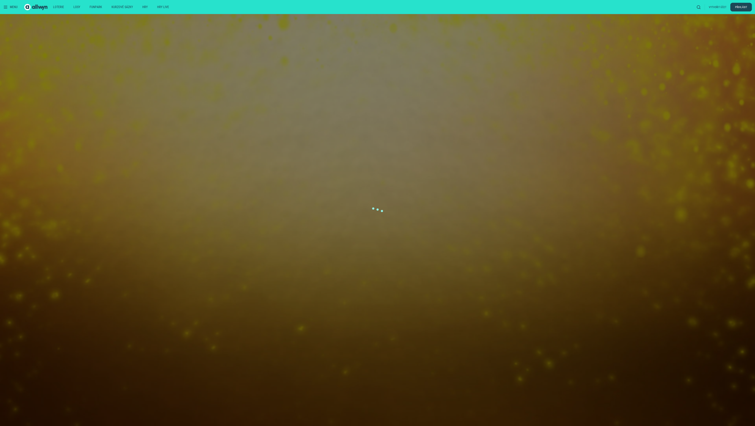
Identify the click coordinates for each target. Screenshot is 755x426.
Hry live (163, 7)
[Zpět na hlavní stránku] (36, 7)
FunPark (96, 7)
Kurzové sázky (122, 7)
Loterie (58, 7)
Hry (145, 7)
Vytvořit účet (717, 7)
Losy (76, 7)
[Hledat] (700, 7)
